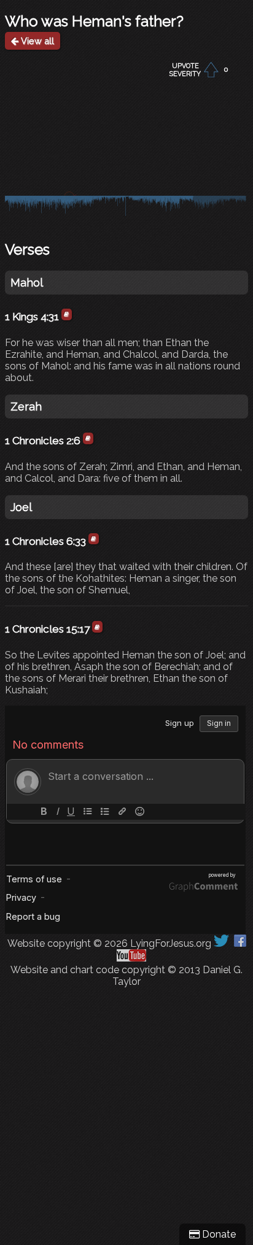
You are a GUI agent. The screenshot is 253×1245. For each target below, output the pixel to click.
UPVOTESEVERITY (185, 70)
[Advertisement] (126, 1113)
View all (36, 41)
